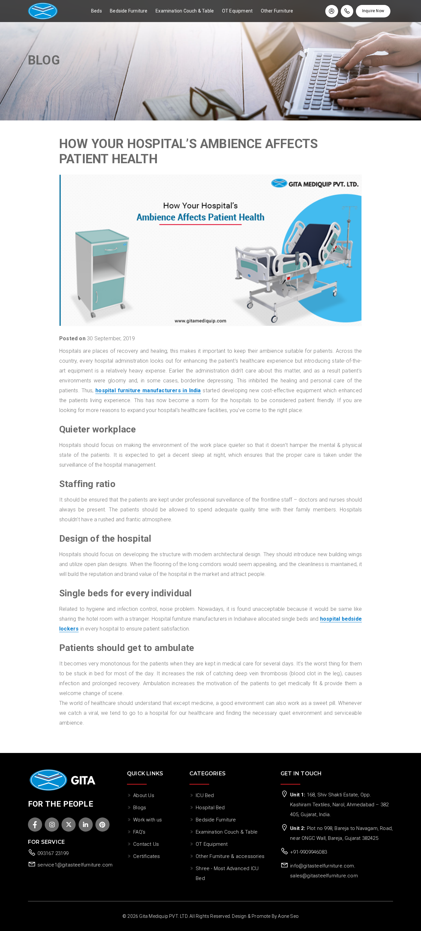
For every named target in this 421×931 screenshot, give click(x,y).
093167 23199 (52, 853)
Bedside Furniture (128, 10)
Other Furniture (277, 10)
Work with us (147, 820)
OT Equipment (237, 10)
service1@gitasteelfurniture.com (74, 865)
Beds (96, 10)
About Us (143, 795)
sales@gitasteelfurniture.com (324, 876)
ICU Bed (205, 795)
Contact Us (146, 844)
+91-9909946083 (308, 852)
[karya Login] (331, 11)
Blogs (139, 808)
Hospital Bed (210, 808)
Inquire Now (373, 11)
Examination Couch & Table (185, 10)
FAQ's (139, 832)
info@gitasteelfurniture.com (322, 866)
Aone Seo (288, 916)
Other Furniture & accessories (230, 856)
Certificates (146, 856)
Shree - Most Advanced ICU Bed (227, 873)
